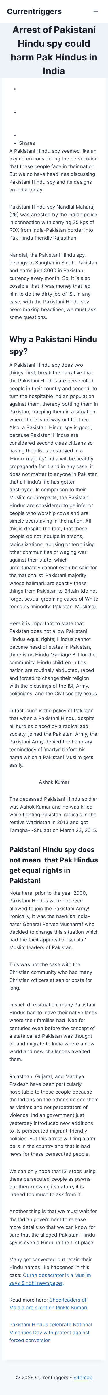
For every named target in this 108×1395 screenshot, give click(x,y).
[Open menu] (95, 11)
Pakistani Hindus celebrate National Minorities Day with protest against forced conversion (50, 1332)
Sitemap (82, 1377)
